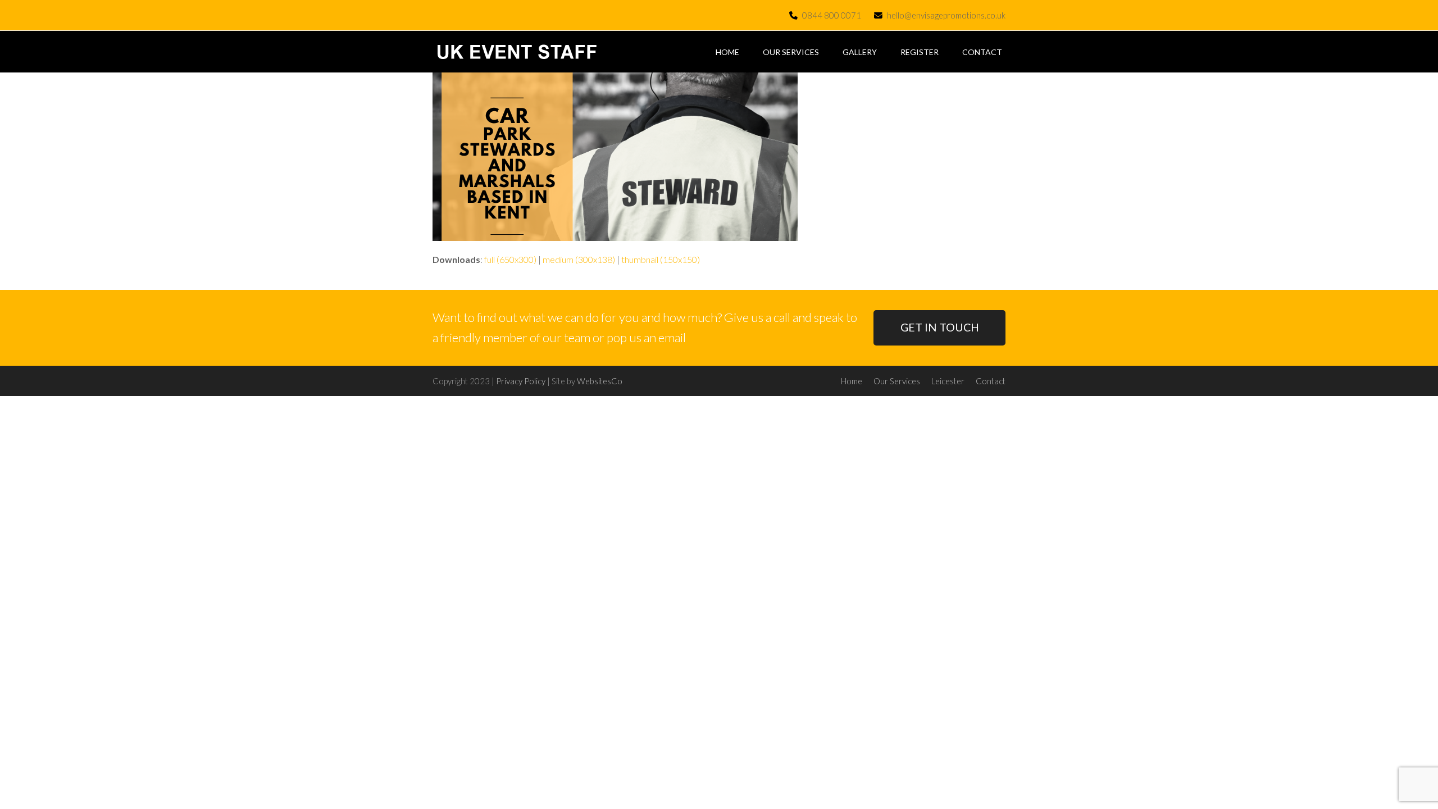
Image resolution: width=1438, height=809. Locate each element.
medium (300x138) (579, 259)
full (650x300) (510, 259)
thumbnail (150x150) (660, 259)
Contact (990, 381)
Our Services (896, 381)
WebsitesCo (599, 381)
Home (851, 381)
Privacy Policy (520, 381)
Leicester (947, 381)
